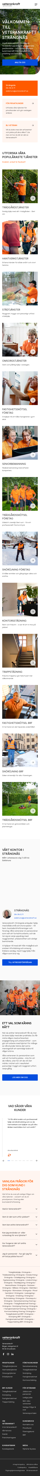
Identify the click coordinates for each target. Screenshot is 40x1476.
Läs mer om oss (20, 1077)
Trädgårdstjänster (9, 1366)
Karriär (5, 1434)
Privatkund (27, 1428)
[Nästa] (36, 1160)
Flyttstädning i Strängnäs (14, 1298)
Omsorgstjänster (9, 1373)
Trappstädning (8, 1402)
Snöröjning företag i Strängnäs (25, 1306)
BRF (24, 1435)
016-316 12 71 (10, 88)
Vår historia (6, 1431)
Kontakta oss (28, 1425)
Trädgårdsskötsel (30, 1370)
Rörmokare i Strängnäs (22, 1291)
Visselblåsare (33, 1467)
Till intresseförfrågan (20, 962)
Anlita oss (20, 62)
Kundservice (28, 1421)
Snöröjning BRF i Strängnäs (19, 1317)
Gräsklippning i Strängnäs (24, 1277)
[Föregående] (3, 1160)
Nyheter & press (29, 1449)
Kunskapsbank (8, 1449)
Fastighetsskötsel (30, 1377)
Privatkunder (8, 1363)
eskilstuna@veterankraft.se (17, 91)
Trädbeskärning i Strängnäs (13, 1275)
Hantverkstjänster (9, 1370)
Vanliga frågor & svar (29, 1408)
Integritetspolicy (19, 1464)
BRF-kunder (7, 1388)
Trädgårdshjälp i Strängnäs (19, 1272)
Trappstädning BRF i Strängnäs (20, 1322)
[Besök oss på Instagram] (8, 1354)
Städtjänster (7, 1377)
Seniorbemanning (30, 1366)
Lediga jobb (27, 1398)
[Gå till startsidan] (11, 4)
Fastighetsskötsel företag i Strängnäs (20, 1309)
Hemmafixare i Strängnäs (15, 1285)
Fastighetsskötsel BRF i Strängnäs (19, 1319)
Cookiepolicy (22, 1467)
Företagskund (28, 1431)
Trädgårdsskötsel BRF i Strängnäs (19, 1314)
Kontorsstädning (29, 1380)
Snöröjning (27, 1373)
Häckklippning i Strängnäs (24, 1283)
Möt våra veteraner (27, 1402)
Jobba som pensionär (27, 1393)
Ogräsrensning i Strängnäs (13, 1280)
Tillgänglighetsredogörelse (15, 1470)
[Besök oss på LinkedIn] (12, 1354)
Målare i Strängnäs (20, 1288)
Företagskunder (30, 1363)
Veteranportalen (29, 1413)
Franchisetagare (9, 1438)
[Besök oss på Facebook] (3, 1354)
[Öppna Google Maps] (20, 885)
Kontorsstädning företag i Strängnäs (19, 1311)
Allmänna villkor (32, 1464)
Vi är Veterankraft (9, 1427)
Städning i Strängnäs (24, 1296)
